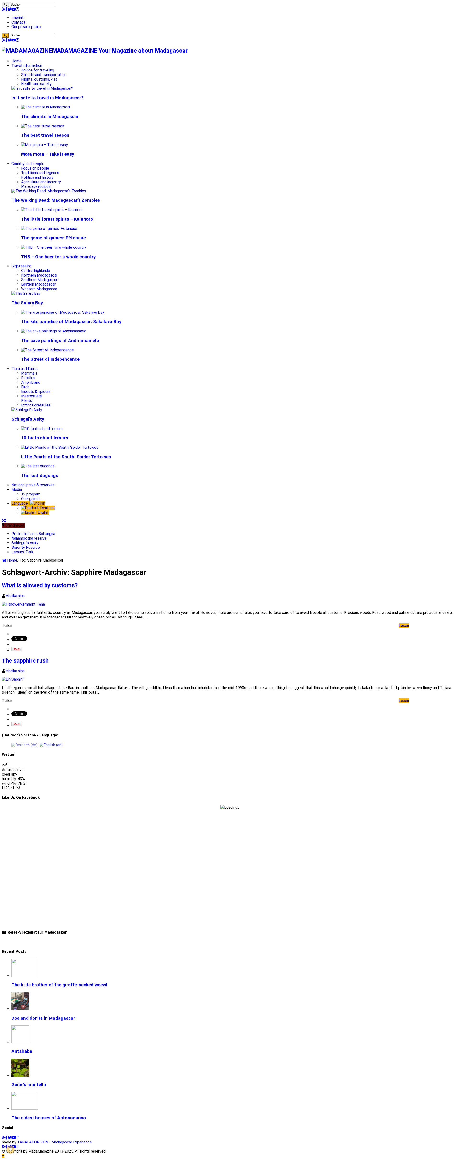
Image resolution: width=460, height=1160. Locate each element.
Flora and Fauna (25, 368)
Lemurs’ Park (22, 552)
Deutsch (47, 508)
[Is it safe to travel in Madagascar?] (42, 88)
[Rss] (3, 9)
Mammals (29, 373)
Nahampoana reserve (29, 538)
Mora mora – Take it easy (47, 154)
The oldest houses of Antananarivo (49, 1117)
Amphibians (30, 382)
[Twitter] (10, 9)
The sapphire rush (25, 660)
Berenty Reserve (26, 547)
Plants (26, 400)
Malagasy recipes (36, 186)
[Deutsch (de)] (24, 744)
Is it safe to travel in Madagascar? (48, 97)
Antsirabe (22, 1051)
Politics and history (37, 177)
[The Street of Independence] (47, 350)
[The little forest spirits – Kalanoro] (52, 209)
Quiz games (30, 498)
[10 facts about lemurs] (42, 428)
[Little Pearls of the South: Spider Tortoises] (59, 447)
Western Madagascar (39, 289)
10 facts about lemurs (44, 438)
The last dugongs (39, 475)
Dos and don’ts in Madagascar (43, 1018)
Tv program (30, 494)
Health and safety (36, 84)
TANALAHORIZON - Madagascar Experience (54, 1142)
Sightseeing (21, 266)
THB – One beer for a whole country (58, 256)
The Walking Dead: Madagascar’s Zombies (56, 200)
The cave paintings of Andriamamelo (60, 340)
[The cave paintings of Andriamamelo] (53, 331)
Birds (25, 387)
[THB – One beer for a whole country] (53, 247)
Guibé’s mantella (29, 1084)
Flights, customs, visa (39, 79)
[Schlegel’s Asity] (27, 409)
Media (17, 489)
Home (17, 61)
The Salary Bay (27, 303)
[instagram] (17, 9)
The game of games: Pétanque (53, 238)
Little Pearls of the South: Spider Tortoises (66, 456)
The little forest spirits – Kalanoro (57, 219)
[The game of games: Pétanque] (49, 228)
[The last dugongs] (37, 466)
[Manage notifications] (10, 1149)
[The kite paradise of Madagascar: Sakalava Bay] (62, 312)
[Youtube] (14, 9)
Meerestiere (31, 396)
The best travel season (45, 135)
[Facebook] (6, 9)
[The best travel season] (42, 126)
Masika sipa (15, 596)
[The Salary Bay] (26, 293)
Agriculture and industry (41, 182)
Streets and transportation (43, 74)
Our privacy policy (26, 26)
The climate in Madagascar (50, 116)
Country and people (28, 163)
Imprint (17, 17)
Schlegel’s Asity (28, 419)
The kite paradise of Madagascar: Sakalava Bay (71, 321)
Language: (20, 503)
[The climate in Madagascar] (45, 107)
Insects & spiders (36, 391)
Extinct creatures (36, 405)
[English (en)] (51, 744)
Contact (18, 22)
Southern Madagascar (39, 279)
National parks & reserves (33, 485)
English (43, 512)
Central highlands (35, 270)
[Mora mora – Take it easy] (44, 144)
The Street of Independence (50, 359)
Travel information (27, 65)
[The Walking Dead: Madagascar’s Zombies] (49, 191)
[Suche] (5, 4)
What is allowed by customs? (40, 585)
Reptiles (28, 378)
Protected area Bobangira (33, 533)
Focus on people (35, 168)
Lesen (404, 625)
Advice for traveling (37, 70)
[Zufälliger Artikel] (4, 520)
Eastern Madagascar (38, 284)
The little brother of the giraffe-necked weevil (59, 985)
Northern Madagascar (39, 275)
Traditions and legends (40, 173)
